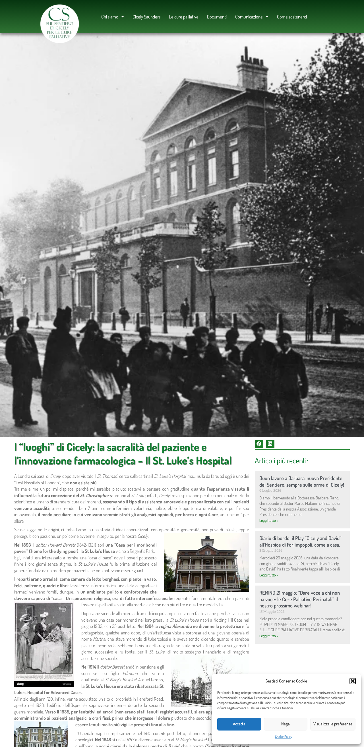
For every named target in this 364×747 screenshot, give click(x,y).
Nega (285, 724)
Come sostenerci (292, 17)
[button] (352, 681)
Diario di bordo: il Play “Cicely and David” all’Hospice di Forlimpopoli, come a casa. (300, 541)
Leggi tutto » (268, 521)
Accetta (239, 724)
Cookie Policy (283, 736)
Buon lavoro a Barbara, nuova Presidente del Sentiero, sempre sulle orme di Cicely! (301, 481)
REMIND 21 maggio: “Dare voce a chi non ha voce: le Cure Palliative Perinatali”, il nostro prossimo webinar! (299, 599)
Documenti (217, 17)
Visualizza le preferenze (332, 724)
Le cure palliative (183, 17)
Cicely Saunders (146, 17)
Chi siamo (109, 17)
